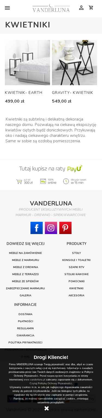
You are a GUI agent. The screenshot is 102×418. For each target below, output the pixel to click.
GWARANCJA (25, 335)
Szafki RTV (76, 267)
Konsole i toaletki (76, 260)
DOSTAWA (25, 314)
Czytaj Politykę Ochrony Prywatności (51, 383)
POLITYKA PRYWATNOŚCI (25, 342)
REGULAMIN (25, 328)
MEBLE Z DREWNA (25, 267)
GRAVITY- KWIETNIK (72, 92)
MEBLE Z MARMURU (25, 260)
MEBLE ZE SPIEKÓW (25, 281)
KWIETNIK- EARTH (23, 92)
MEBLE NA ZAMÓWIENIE (25, 253)
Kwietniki (76, 288)
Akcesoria (76, 295)
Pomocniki (77, 281)
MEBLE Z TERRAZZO (25, 274)
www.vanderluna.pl (34, 379)
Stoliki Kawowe (76, 274)
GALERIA (25, 295)
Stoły (76, 253)
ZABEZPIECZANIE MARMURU (25, 288)
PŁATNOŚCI (25, 321)
